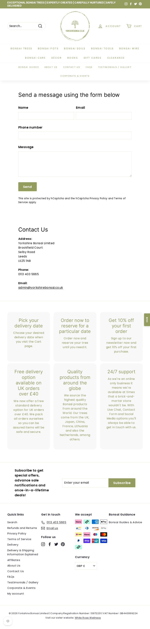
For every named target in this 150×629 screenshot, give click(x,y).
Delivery (12, 545)
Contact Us (15, 571)
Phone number (30, 127)
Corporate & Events (75, 75)
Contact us (71, 67)
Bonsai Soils (74, 48)
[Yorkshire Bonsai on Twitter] (56, 544)
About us (51, 67)
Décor (56, 58)
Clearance (116, 58)
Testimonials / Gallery (114, 67)
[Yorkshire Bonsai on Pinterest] (63, 544)
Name (23, 107)
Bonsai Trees (21, 48)
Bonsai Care (35, 58)
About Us (13, 565)
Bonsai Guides (28, 67)
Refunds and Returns (22, 528)
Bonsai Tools (102, 48)
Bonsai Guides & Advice (125, 522)
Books (72, 58)
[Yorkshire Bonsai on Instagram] (43, 544)
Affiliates (13, 560)
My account (15, 593)
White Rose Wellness (88, 617)
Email (80, 107)
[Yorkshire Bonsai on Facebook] (50, 544)
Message (26, 147)
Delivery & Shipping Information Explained (22, 552)
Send (27, 186)
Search (12, 522)
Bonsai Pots (48, 48)
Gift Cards (93, 58)
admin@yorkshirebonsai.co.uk (40, 287)
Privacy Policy (99, 198)
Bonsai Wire (129, 48)
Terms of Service (19, 539)
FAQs (89, 67)
